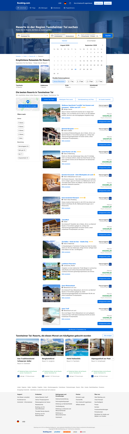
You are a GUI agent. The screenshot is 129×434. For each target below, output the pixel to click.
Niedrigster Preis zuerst (66, 99)
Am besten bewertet (104, 99)
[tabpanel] (78, 63)
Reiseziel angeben (25, 34)
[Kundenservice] (70, 3)
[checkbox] (75, 52)
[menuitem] (22, 8)
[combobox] (33, 36)
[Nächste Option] (113, 76)
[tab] (64, 40)
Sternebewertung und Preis (86, 99)
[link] (27, 122)
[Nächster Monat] (102, 45)
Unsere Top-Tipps (49, 99)
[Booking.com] (23, 3)
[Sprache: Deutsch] (65, 3)
